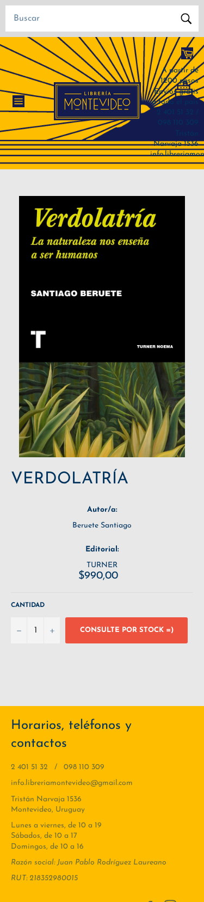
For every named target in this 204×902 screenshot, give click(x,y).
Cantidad (28, 605)
